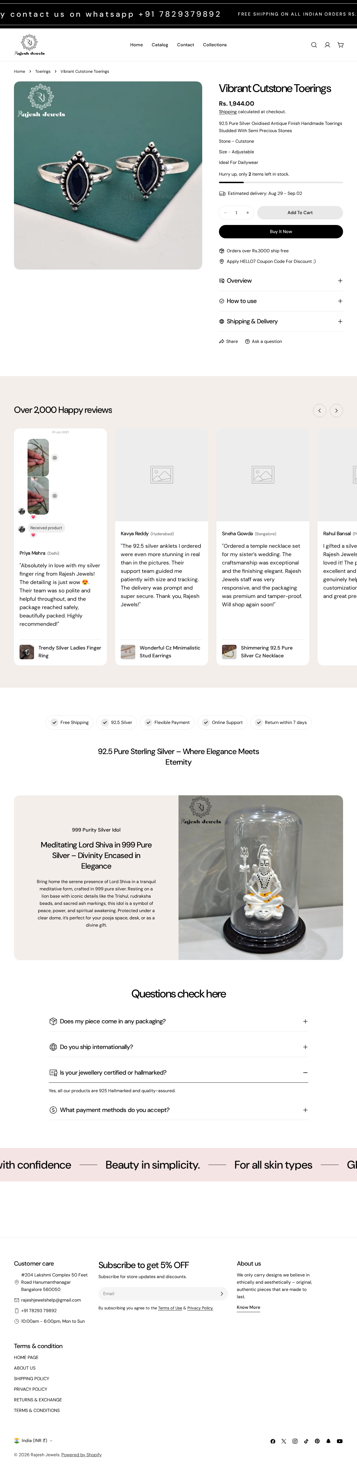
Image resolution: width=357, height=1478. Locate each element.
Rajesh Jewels (45, 1455)
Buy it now (281, 231)
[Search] (314, 44)
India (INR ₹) (34, 1440)
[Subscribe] (222, 1294)
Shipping (228, 112)
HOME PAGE (26, 1357)
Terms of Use (170, 1307)
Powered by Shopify (81, 1455)
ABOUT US (24, 1368)
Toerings (42, 71)
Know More (248, 1307)
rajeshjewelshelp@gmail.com (51, 1300)
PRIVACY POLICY (30, 1389)
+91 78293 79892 (39, 1311)
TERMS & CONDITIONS (37, 1410)
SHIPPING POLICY (31, 1379)
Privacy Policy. (200, 1307)
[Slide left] (319, 410)
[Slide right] (336, 410)
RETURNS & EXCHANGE (38, 1400)
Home (19, 71)
